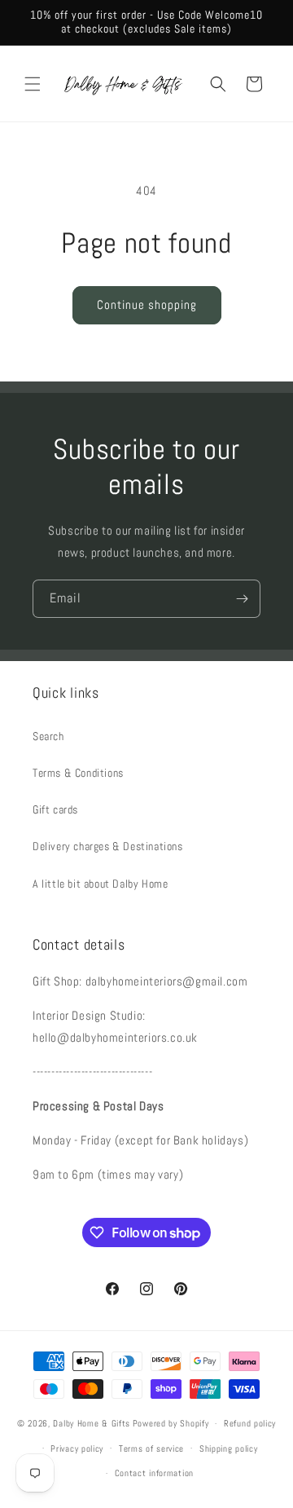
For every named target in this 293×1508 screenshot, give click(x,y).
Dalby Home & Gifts (91, 1423)
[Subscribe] (242, 599)
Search (48, 736)
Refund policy (250, 1423)
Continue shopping (147, 304)
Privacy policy (76, 1448)
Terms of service (151, 1448)
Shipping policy (228, 1448)
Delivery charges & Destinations (108, 846)
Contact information (154, 1473)
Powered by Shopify (171, 1423)
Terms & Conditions (78, 772)
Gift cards (55, 809)
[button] (32, 84)
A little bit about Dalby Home (100, 883)
